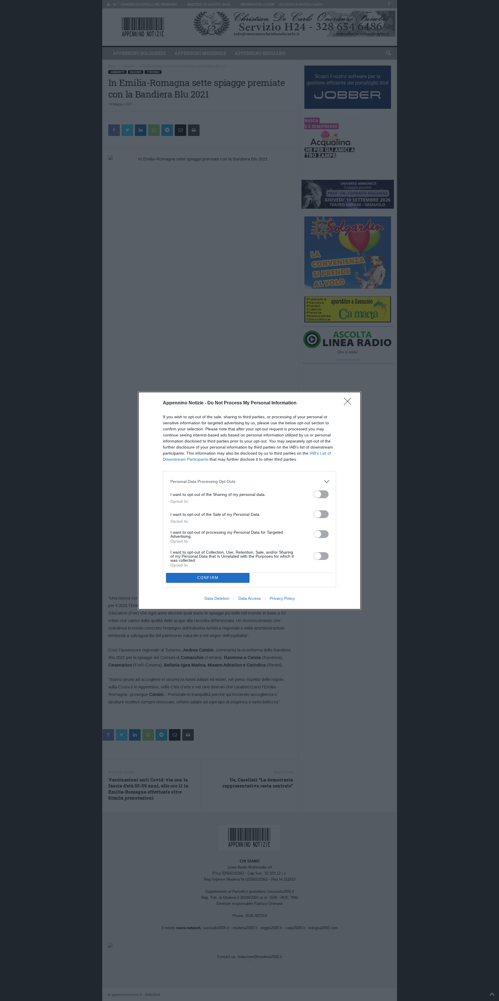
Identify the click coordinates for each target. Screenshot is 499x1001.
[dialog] (249, 500)
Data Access (249, 598)
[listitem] (249, 482)
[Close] (349, 403)
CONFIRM (208, 578)
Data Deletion (216, 598)
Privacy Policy (282, 598)
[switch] (321, 494)
